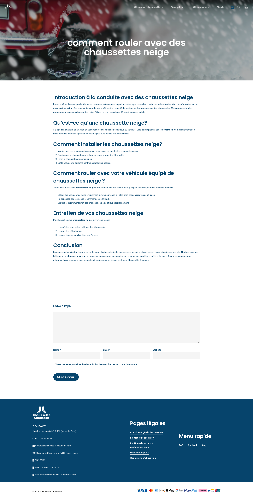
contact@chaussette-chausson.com (53, 445)
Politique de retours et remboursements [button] (142, 445)
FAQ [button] (181, 445)
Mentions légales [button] (139, 452)
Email (106, 350)
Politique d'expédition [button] (142, 437)
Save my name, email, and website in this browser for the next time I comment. (96, 364)
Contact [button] (192, 445)
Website (157, 350)
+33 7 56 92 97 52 (43, 438)
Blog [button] (203, 445)
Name (57, 350)
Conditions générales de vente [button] (146, 432)
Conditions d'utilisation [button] (143, 458)
